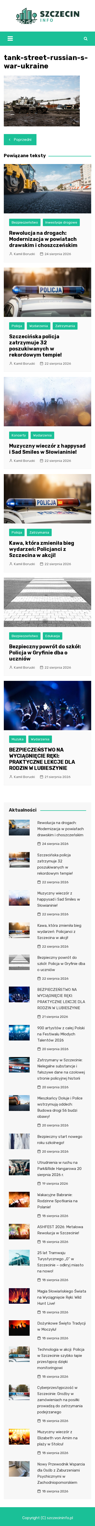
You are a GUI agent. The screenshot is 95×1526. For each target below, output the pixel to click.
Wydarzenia (38, 326)
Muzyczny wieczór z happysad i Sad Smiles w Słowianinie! (47, 449)
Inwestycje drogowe (61, 222)
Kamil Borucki (24, 254)
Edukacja (52, 636)
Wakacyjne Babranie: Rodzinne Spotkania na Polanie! (57, 1201)
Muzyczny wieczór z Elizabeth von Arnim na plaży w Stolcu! (57, 1438)
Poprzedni (22, 139)
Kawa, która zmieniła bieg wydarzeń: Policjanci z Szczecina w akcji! (41, 549)
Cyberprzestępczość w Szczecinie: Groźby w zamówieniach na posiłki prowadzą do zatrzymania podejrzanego (60, 1399)
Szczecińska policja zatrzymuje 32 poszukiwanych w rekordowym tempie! (35, 345)
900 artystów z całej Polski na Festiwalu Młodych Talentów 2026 (61, 1034)
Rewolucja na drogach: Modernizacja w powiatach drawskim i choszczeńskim (43, 239)
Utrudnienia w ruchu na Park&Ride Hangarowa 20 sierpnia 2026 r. (59, 1168)
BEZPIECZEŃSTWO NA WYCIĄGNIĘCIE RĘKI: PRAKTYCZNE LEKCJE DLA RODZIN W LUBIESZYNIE (42, 759)
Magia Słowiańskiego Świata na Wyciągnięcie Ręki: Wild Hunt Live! (61, 1297)
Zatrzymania (65, 326)
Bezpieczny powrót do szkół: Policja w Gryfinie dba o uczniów (45, 652)
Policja (17, 326)
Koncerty (19, 435)
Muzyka (18, 739)
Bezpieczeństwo (25, 222)
